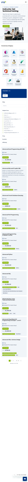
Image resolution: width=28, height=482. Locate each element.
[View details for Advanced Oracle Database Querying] (14, 202)
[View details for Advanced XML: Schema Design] (14, 347)
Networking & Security (9, 126)
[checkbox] (2, 113)
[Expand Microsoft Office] (25, 125)
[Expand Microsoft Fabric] (25, 123)
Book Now (5, 157)
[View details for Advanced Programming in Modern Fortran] (14, 241)
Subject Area (5, 110)
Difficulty (4, 142)
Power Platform (8, 130)
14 (18, 360)
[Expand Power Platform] (25, 130)
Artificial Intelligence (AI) (10, 113)
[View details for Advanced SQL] (14, 283)
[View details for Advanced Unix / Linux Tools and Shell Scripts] (14, 306)
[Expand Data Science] (25, 117)
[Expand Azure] (25, 115)
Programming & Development (11, 132)
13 (16, 360)
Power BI (7, 128)
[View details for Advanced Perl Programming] (14, 221)
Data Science (7, 117)
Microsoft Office (8, 124)
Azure (6, 115)
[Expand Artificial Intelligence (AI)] (25, 113)
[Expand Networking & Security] (25, 126)
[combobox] (5, 95)
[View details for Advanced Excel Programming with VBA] (14, 156)
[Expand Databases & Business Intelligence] (25, 119)
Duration (4, 139)
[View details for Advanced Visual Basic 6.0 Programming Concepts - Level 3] (14, 326)
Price (3, 136)
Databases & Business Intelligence (12, 119)
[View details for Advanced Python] (14, 261)
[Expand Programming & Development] (25, 132)
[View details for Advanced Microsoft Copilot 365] (14, 179)
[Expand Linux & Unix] (25, 121)
